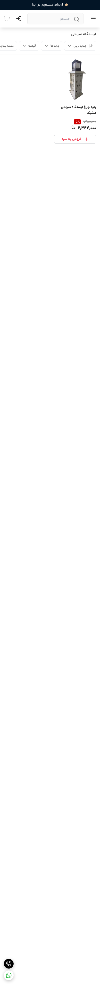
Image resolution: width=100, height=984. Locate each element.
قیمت (32, 46)
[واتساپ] (9, 975)
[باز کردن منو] (92, 18)
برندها (54, 46)
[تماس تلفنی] (9, 964)
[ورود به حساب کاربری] (20, 19)
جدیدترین (80, 46)
